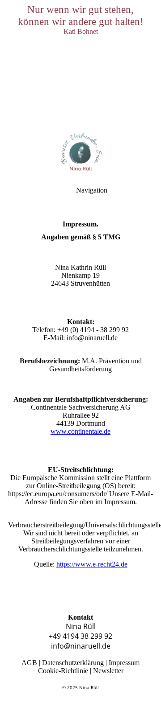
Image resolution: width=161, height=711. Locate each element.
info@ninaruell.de (80, 646)
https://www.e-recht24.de (91, 564)
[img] (80, 62)
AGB (29, 662)
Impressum (124, 662)
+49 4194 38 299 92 (80, 636)
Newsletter (108, 670)
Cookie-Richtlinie (63, 670)
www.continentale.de (80, 431)
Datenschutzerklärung (73, 662)
